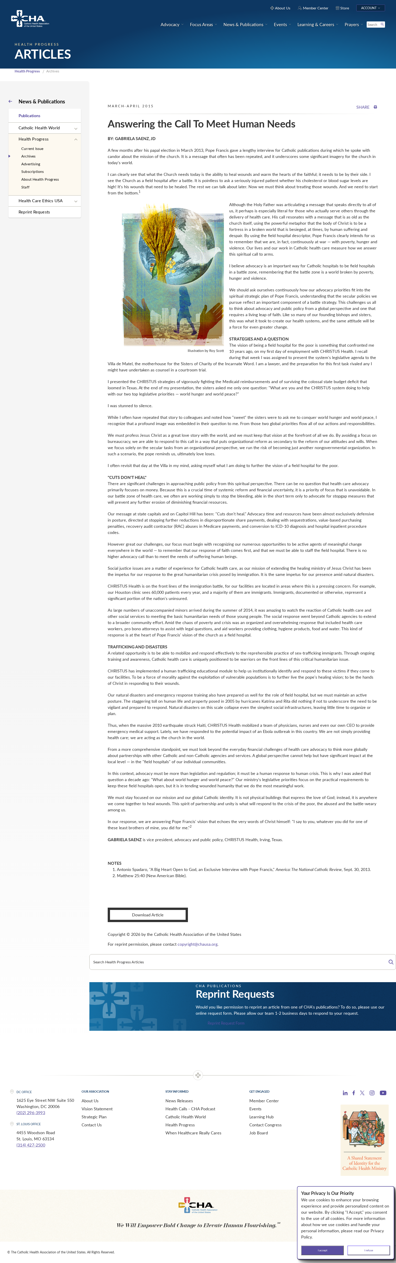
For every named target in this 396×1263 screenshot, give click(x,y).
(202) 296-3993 (30, 1112)
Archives (28, 156)
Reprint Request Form (226, 1023)
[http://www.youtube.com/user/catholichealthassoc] (383, 1093)
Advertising (30, 163)
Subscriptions (32, 171)
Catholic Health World (39, 127)
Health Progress (27, 71)
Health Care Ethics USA (41, 200)
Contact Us (92, 1125)
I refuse (368, 1250)
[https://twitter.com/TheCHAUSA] (362, 1093)
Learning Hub (261, 1116)
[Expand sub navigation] (75, 128)
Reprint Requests (34, 212)
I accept (322, 1250)
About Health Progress (40, 179)
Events (255, 1108)
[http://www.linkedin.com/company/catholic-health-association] (345, 1093)
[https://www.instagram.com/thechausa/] (372, 1094)
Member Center (264, 1100)
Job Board (258, 1133)
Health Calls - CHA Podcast (190, 1108)
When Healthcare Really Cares (193, 1133)
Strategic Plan (94, 1116)
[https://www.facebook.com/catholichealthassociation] (353, 1093)
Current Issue (32, 148)
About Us (90, 1100)
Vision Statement (97, 1108)
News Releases (179, 1100)
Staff (25, 187)
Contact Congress (265, 1125)
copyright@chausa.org (197, 944)
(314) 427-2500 (30, 1145)
